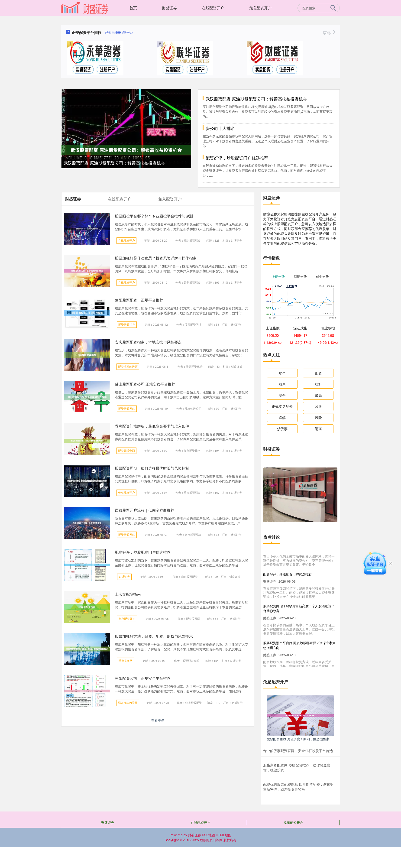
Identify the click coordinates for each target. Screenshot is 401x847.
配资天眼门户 (126, 324)
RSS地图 (208, 835)
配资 (318, 372)
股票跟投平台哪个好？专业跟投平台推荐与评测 (154, 216)
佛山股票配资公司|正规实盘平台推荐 (145, 384)
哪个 (282, 372)
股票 (282, 384)
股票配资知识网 (211, 839)
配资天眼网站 (126, 408)
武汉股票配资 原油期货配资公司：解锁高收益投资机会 (114, 163)
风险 (318, 417)
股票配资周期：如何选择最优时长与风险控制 (152, 468)
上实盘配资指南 (128, 594)
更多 (327, 33)
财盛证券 (169, 7)
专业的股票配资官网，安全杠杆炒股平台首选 (298, 750)
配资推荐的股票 (128, 366)
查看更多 (157, 720)
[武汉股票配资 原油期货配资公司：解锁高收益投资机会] (126, 149)
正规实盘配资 (282, 406)
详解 (282, 417)
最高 (318, 395)
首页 (133, 7)
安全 (282, 395)
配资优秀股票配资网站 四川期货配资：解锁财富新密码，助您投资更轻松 (298, 787)
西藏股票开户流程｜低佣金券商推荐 (144, 510)
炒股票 (282, 428)
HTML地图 (223, 835)
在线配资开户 (213, 7)
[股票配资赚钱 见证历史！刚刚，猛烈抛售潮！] (300, 715)
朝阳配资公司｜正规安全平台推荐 (143, 678)
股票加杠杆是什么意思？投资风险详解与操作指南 (156, 258)
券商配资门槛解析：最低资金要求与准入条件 (152, 426)
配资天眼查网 (126, 450)
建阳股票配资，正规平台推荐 (139, 300)
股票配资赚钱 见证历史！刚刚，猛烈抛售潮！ (300, 739)
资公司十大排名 (220, 128)
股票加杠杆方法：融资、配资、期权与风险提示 (154, 636)
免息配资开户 (260, 7)
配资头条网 (126, 660)
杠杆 (318, 384)
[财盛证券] (84, 7)
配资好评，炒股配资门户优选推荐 (237, 158)
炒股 (318, 406)
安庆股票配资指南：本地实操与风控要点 (148, 342)
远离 (318, 428)
